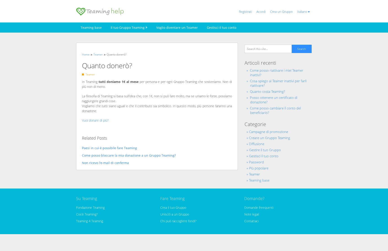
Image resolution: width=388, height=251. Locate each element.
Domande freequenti (258, 207)
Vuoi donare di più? (95, 120)
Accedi (261, 11)
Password (256, 162)
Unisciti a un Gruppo (174, 214)
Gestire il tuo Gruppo (265, 150)
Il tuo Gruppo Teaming (128, 27)
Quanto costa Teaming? (267, 91)
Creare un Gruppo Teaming (269, 137)
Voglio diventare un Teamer (177, 27)
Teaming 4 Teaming (89, 221)
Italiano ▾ (303, 11)
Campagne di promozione (268, 131)
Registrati (245, 11)
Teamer (90, 74)
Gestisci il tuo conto (221, 27)
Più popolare (258, 168)
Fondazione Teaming (90, 207)
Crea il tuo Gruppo (173, 207)
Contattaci (251, 221)
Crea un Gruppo (281, 11)
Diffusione (256, 144)
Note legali (251, 214)
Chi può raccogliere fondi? (178, 221)
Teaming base (91, 27)
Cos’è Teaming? (87, 214)
